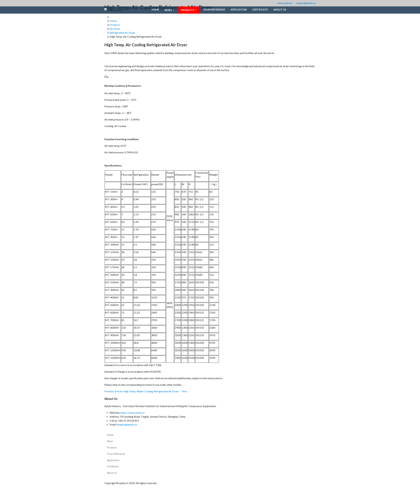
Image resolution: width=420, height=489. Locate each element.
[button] (170, 10)
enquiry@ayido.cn (306, 3)
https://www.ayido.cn (132, 412)
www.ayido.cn (284, 3)
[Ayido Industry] (113, 10)
